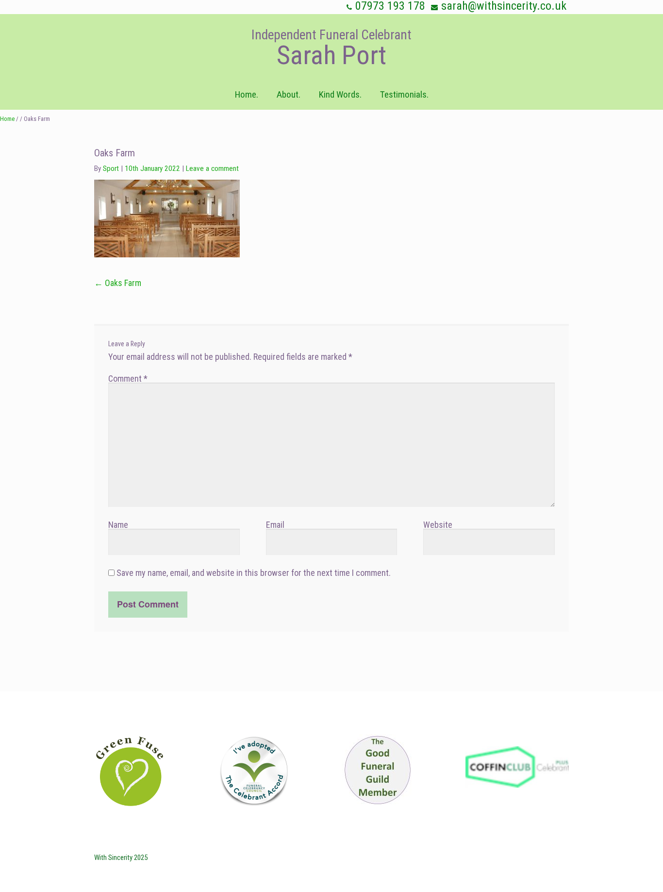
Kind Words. (340, 94)
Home (7, 118)
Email (275, 525)
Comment (128, 378)
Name (118, 525)
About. (288, 94)
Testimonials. (404, 94)
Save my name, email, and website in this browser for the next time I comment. (253, 573)
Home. (246, 94)
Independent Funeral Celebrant (331, 35)
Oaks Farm (117, 283)
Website (437, 525)
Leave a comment (212, 168)
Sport (111, 168)
